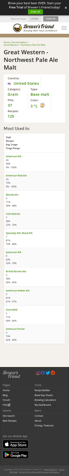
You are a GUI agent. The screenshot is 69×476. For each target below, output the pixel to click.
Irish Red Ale (13, 213)
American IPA (13, 156)
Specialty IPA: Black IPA (19, 233)
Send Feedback (50, 469)
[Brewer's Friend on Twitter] (48, 373)
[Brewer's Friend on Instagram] (38, 373)
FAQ (5, 404)
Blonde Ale (12, 194)
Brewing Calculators (45, 400)
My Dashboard (43, 404)
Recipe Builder (42, 390)
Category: (14, 89)
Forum (6, 400)
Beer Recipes (10, 420)
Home (6, 390)
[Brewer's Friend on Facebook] (43, 373)
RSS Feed (13, 472)
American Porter (15, 328)
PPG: (11, 100)
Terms (61, 469)
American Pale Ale (16, 175)
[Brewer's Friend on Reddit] (53, 373)
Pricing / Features (44, 425)
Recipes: (13, 111)
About (38, 420)
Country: (14, 78)
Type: (34, 89)
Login (34, 18)
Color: (35, 100)
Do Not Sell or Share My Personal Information (39, 472)
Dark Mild (11, 309)
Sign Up (35, 11)
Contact (39, 415)
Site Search (9, 415)
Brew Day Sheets (44, 395)
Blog (5, 395)
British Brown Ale (16, 271)
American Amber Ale (17, 290)
